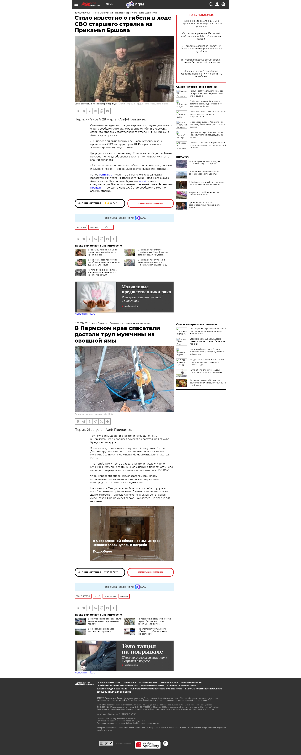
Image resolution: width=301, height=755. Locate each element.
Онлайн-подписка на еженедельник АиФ (117, 686)
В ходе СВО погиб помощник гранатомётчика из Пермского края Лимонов (103, 252)
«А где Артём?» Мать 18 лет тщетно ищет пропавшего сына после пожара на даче (207, 362)
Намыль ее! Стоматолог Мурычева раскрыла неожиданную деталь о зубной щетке (206, 93)
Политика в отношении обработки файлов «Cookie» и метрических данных (128, 723)
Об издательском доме (108, 682)
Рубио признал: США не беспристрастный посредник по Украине (205, 205)
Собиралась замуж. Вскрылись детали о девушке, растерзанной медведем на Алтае (206, 103)
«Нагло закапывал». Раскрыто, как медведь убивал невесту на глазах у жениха (207, 124)
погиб (143, 181)
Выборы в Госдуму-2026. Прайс (112, 689)
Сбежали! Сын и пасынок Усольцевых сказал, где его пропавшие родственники (208, 114)
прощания (97, 187)
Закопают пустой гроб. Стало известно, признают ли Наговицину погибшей (201, 74)
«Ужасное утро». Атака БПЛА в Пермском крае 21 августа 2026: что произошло (201, 24)
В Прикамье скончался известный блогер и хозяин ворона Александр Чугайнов (201, 49)
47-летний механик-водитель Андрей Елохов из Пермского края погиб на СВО (102, 272)
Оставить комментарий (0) (151, 203)
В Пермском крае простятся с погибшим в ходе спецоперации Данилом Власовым (104, 262)
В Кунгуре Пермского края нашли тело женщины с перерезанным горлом (104, 621)
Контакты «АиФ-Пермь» (152, 686)
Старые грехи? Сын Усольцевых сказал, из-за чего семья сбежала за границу (207, 341)
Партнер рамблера (123, 743)
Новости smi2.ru (85, 313)
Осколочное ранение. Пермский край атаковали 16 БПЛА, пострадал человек (201, 36)
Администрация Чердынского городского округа (143, 104)
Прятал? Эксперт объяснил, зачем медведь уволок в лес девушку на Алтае (206, 134)
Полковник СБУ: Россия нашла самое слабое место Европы (204, 173)
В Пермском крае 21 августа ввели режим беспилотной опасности (201, 61)
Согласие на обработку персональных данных (116, 719)
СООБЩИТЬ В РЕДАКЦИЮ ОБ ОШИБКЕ (114, 692)
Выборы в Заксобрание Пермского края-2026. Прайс (156, 689)
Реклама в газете (169, 682)
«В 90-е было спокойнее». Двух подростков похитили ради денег (206, 371)
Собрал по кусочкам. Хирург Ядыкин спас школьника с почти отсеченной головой (208, 145)
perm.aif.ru (105, 174)
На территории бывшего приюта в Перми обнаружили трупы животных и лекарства (154, 621)
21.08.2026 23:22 (82, 323)
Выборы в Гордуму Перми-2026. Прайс (203, 689)
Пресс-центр (130, 682)
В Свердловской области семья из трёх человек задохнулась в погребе (126, 543)
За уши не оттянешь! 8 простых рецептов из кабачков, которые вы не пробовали (208, 382)
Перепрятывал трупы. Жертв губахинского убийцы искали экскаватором (152, 631)
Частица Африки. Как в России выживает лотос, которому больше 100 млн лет (207, 351)
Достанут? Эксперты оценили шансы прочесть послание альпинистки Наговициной (208, 331)
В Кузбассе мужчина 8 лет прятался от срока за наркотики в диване (206, 183)
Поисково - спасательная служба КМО (94, 414)
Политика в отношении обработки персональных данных (121, 721)
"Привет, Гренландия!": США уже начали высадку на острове (204, 162)
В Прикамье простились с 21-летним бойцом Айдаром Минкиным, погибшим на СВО (152, 262)
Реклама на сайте (148, 682)
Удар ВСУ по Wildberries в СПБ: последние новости (204, 193)
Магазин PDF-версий (191, 682)
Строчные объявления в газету (182, 686)
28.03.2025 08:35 (82, 13)
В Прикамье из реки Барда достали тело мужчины (101, 630)
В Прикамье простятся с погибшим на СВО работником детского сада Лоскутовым (153, 252)
